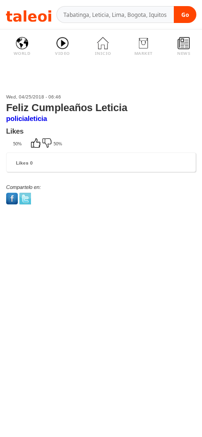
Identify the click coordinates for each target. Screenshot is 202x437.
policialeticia (26, 118)
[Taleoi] (29, 15)
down (48, 144)
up (36, 144)
